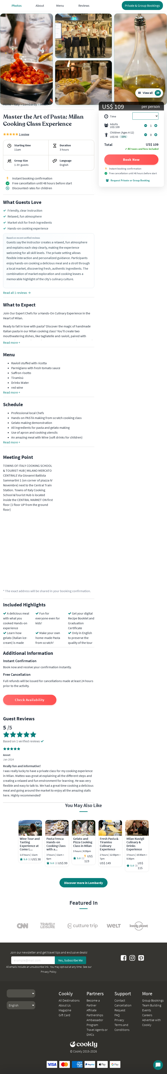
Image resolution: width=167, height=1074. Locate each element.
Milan (44, 104)
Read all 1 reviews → (17, 293)
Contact (119, 1000)
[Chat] (158, 1065)
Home (7, 104)
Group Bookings (153, 1000)
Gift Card (64, 1015)
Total (108, 145)
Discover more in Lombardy (83, 883)
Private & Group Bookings (142, 5)
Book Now (131, 159)
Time (113, 116)
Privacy (119, 1020)
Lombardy (30, 104)
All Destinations (69, 1000)
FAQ (117, 1015)
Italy (17, 104)
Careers (147, 1015)
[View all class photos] (26, 59)
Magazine (65, 1010)
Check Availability (29, 700)
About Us (64, 1005)
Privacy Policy (48, 971)
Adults (115, 125)
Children (122, 134)
